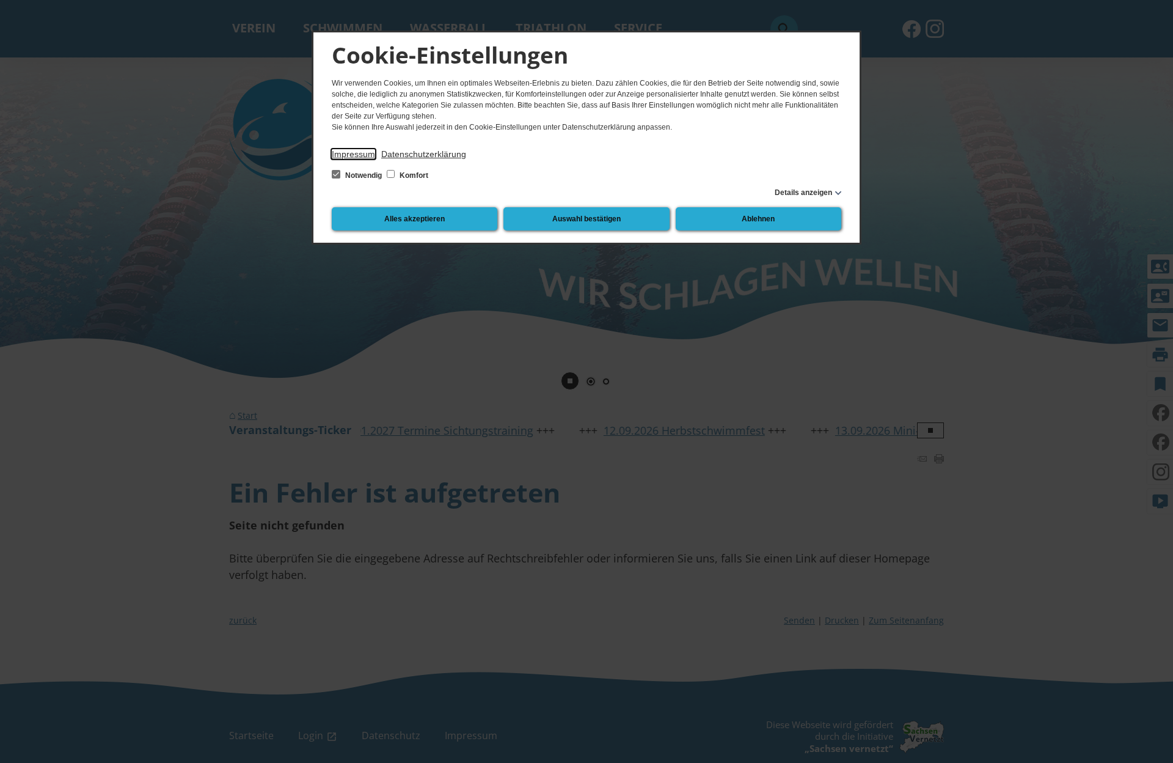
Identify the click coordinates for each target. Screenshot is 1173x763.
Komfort (413, 175)
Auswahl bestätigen (586, 219)
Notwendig (363, 175)
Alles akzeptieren (414, 219)
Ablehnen (758, 219)
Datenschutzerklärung (423, 154)
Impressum (353, 154)
